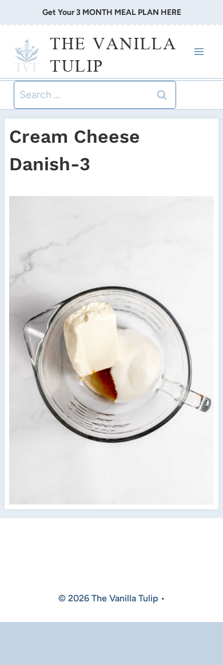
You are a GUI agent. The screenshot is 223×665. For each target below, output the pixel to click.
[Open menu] (198, 52)
